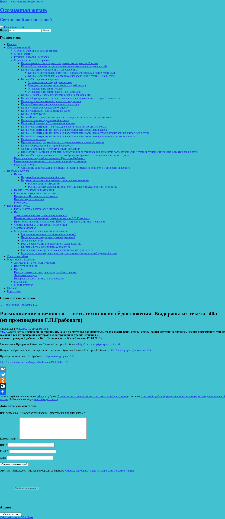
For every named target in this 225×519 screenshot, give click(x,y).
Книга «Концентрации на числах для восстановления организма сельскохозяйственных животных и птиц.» (86, 132)
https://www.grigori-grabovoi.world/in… (132, 350)
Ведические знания (25, 265)
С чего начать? (23, 53)
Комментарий (9, 438)
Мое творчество (23, 284)
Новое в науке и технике (29, 199)
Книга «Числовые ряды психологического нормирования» (56, 94)
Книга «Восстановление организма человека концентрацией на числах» (71, 75)
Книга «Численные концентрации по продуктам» (51, 101)
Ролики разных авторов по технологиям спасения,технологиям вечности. (72, 186)
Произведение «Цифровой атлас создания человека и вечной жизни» (62, 142)
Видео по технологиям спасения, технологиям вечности (55, 180)
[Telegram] (112, 375)
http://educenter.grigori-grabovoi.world (99, 344)
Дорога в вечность (32, 240)
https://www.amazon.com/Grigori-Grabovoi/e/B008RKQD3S (34, 362)
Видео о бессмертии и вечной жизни (43, 177)
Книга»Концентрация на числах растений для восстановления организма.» (66, 117)
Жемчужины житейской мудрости (34, 262)
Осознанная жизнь (23, 10)
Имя (3, 444)
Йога (17, 212)
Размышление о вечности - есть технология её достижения (92, 396)
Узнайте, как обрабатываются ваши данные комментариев (99, 470)
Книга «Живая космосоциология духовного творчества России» (59, 63)
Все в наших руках (18, 205)
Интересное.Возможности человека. (36, 196)
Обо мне (12, 287)
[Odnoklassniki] (112, 380)
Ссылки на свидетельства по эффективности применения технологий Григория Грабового (75, 167)
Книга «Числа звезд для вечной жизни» (45, 120)
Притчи (18, 269)
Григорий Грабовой (153, 396)
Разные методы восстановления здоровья (38, 208)
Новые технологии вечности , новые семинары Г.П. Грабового (51, 218)
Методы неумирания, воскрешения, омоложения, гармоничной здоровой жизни (69, 253)
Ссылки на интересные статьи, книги (36, 193)
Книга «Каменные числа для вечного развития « (50, 104)
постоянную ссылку (46, 399)
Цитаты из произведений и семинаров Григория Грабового (49, 158)
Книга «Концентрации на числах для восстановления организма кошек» (64, 129)
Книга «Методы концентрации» (40, 79)
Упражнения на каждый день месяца (50, 82)
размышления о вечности (181, 396)
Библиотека (21, 202)
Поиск (4, 30)
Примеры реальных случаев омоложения (45, 246)
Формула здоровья (25, 227)
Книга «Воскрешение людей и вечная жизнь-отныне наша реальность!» (64, 66)
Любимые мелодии (25, 275)
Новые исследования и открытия (34, 189)
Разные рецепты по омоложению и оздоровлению (51, 243)
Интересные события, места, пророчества (39, 278)
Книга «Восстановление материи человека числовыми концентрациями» (72, 72)
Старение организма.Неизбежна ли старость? (48, 234)
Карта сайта (14, 291)
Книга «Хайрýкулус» (34, 113)
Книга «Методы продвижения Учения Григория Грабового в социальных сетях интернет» (75, 155)
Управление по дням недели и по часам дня (54, 91)
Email (4, 451)
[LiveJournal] (112, 386)
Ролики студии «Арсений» (44, 183)
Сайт (3, 457)
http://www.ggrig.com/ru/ (60, 356)
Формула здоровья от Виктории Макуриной (40, 224)
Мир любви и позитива (21, 259)
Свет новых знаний (19, 47)
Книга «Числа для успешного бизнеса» (44, 107)
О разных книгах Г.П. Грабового (33, 60)
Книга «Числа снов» (33, 139)
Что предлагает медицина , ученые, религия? (48, 237)
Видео (18, 174)
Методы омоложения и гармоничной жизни (40, 231)
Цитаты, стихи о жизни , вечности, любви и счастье (45, 272)
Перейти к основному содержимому (22, 1)
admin (45, 328)
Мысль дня (20, 281)
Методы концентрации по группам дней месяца (57, 85)
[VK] (112, 369)
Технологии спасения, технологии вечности (40, 215)
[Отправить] (112, 392)
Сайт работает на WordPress (16, 517)
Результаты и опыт (25, 164)
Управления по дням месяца (45, 88)
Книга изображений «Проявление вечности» (48, 123)
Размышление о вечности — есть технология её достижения (50, 161)
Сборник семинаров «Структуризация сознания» (50, 148)
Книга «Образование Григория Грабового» (47, 145)
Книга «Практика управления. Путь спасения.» (49, 69)
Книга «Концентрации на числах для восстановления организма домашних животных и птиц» (78, 136)
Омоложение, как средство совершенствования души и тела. (57, 250)
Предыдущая (9, 304)
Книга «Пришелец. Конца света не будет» (46, 110)
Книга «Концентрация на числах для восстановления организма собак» (64, 126)
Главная (12, 44)
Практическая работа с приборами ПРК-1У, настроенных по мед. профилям (59, 221)
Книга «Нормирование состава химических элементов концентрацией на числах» (70, 98)
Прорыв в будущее (18, 170)
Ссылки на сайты (17, 256)
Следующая (28, 304)
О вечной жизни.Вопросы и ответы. (36, 50)
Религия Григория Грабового (31, 56)
